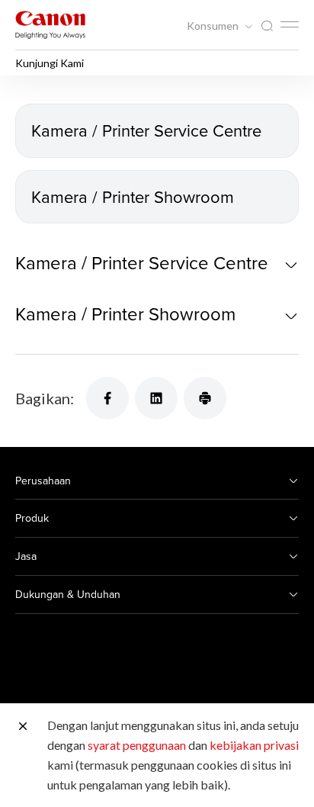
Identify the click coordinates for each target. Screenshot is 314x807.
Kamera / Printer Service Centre (146, 130)
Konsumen (214, 26)
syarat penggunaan (137, 745)
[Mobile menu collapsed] (289, 24)
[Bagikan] (107, 398)
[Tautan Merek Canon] (50, 25)
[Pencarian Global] (267, 26)
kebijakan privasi (254, 745)
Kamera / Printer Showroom (132, 196)
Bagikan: (44, 398)
